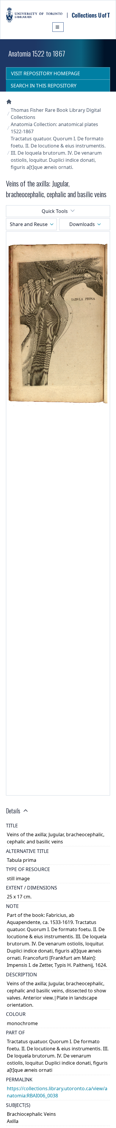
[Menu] (58, 27)
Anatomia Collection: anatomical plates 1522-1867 (54, 128)
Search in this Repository (43, 85)
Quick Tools (55, 211)
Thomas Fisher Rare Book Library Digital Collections (56, 113)
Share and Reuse (29, 224)
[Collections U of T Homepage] (9, 102)
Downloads (82, 224)
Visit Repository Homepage (45, 73)
